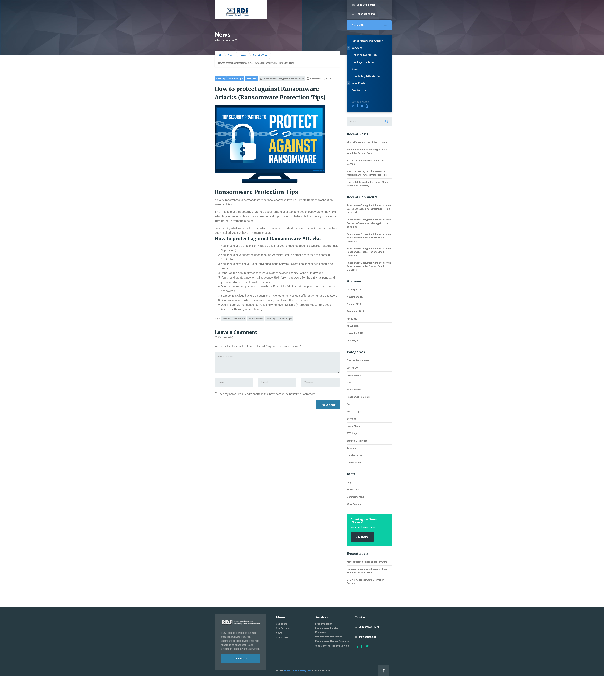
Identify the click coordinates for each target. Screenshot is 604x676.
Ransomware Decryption (367, 40)
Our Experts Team (363, 62)
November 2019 (355, 297)
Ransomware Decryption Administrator (367, 205)
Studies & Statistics (357, 440)
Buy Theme (362, 536)
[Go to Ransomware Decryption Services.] (219, 55)
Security (220, 78)
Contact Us (358, 25)
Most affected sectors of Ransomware (367, 142)
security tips (285, 318)
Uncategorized (355, 455)
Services (357, 47)
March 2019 (353, 326)
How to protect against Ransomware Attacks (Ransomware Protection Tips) (367, 173)
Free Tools (358, 83)
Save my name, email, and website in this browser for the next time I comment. (267, 394)
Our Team (281, 623)
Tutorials (251, 78)
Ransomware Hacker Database (332, 641)
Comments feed (355, 497)
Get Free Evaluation (364, 55)
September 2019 (355, 311)
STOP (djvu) (353, 433)
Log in (350, 482)
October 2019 (354, 304)
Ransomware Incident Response (327, 630)
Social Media (354, 426)
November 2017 (355, 333)
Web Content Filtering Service (332, 645)
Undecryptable (354, 462)
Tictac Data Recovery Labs (298, 670)
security (270, 318)
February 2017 (354, 340)
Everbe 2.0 (352, 367)
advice (226, 318)
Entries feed (353, 489)
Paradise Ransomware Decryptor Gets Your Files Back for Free (367, 151)
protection (239, 318)
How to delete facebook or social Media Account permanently (367, 184)
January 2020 (354, 289)
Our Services (283, 628)
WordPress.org (355, 504)
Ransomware (256, 318)
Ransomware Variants (358, 397)
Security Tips (236, 78)
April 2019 (352, 319)
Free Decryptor (355, 375)
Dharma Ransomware (358, 360)
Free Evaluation (323, 623)
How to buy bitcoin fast (366, 76)
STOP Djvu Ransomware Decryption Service (365, 162)
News (355, 69)
